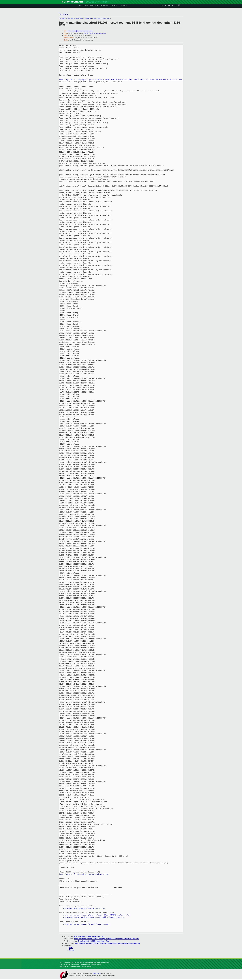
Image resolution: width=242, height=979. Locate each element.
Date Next (70, 18)
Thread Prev (79, 18)
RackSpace (97, 973)
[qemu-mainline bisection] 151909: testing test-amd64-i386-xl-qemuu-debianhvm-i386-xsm (106, 939)
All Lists (65, 14)
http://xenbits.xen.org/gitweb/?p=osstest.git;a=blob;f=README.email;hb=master (96, 915)
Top (60, 14)
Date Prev (62, 18)
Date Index (96, 18)
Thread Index (105, 18)
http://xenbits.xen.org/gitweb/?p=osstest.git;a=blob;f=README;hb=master (94, 917)
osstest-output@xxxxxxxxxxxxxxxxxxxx (80, 31)
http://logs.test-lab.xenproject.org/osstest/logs (84, 908)
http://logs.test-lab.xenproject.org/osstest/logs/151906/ (84, 874)
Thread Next (88, 18)
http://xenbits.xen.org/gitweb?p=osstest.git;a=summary (86, 924)
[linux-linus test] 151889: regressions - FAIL (89, 936)
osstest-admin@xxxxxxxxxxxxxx (95, 33)
